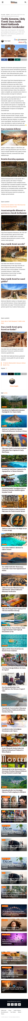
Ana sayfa (3, 14)
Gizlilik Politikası (17, 1010)
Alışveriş (4, 645)
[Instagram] (15, 1004)
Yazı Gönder (13, 1012)
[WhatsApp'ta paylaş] (17, 59)
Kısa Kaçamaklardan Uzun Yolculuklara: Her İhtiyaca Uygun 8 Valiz (13, 689)
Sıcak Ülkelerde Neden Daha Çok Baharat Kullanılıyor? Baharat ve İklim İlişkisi (13, 750)
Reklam (19, 1012)
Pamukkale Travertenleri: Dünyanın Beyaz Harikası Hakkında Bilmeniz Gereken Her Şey (14, 710)
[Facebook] (8, 1004)
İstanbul (4, 466)
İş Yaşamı (4, 766)
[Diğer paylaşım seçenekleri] (24, 59)
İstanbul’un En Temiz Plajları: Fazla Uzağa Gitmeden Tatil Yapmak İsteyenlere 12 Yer (13, 629)
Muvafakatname (4, 1012)
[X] (12, 1004)
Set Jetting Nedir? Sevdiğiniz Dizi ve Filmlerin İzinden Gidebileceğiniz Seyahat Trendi (14, 490)
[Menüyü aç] (2, 2)
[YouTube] (19, 1004)
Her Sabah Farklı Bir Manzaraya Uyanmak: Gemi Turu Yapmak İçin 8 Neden (14, 568)
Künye (10, 1010)
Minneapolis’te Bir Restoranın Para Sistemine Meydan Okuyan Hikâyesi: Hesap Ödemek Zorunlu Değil (14, 771)
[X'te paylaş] (11, 59)
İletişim (2, 1014)
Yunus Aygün (7, 41)
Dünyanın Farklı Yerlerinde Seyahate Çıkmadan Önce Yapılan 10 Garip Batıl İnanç (14, 450)
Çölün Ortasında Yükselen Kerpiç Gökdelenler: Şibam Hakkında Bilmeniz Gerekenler (13, 589)
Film (3, 485)
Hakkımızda (3, 1010)
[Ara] (25, 2)
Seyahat (7, 14)
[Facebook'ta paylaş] (4, 59)
